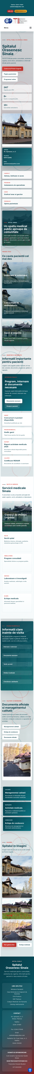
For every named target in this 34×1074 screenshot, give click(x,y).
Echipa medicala (24, 945)
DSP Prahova (17, 999)
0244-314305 (17, 1043)
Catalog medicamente (17, 1004)
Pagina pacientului (10, 74)
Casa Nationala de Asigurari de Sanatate (17, 993)
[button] (30, 1070)
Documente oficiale (10, 737)
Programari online (10, 79)
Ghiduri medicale (9, 673)
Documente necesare (13, 401)
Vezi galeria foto (9, 945)
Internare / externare (10, 647)
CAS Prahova (17, 996)
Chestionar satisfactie (11, 681)
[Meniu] (18, 28)
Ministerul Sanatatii (17, 989)
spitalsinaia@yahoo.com (17, 6)
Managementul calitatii (11, 726)
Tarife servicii (8, 664)
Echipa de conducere (11, 732)
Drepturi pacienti (12, 406)
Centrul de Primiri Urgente (12, 68)
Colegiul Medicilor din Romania (17, 1001)
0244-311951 (17, 1024)
